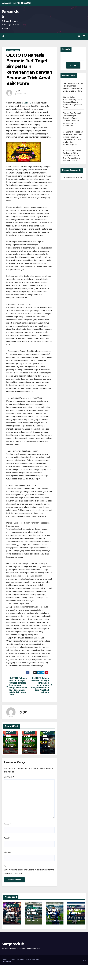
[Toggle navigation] (84, 36)
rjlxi (19, 91)
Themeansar (6, 961)
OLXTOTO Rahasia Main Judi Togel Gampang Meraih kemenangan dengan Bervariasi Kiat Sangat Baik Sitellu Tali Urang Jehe (18, 686)
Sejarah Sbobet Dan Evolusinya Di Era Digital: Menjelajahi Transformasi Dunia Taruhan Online (72, 155)
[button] (79, 36)
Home (84, 960)
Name (7, 824)
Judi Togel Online (13, 50)
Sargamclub (13, 944)
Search (66, 49)
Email (7, 838)
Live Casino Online (10, 905)
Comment (9, 777)
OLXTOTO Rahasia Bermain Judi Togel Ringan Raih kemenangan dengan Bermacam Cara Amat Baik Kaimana (40, 685)
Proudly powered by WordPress (13, 959)
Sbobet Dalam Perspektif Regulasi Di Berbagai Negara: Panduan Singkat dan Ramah (72, 102)
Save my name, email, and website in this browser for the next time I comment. (29, 871)
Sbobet (30, 906)
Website (7, 852)
